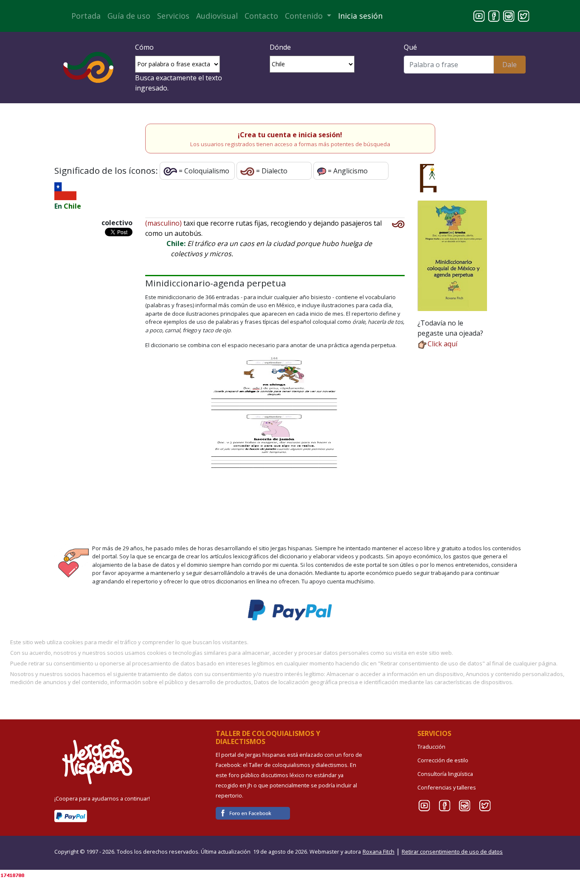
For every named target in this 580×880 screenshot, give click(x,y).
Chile (72, 206)
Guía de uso (128, 16)
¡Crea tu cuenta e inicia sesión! (290, 134)
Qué (410, 47)
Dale (509, 64)
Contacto (261, 16)
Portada (86, 16)
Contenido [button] (305, 16)
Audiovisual (217, 16)
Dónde (280, 47)
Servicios (173, 16)
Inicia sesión (360, 16)
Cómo (144, 47)
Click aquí (442, 343)
